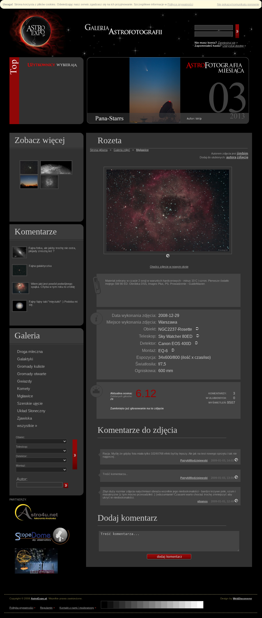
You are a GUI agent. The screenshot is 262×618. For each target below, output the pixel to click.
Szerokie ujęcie (30, 403)
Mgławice (25, 396)
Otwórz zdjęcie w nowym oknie (169, 266)
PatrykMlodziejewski (194, 460)
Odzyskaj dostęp (233, 45)
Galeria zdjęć (122, 149)
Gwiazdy (24, 381)
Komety (23, 388)
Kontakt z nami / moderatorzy (76, 607)
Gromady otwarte (31, 374)
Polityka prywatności (21, 607)
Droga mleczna (30, 351)
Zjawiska (24, 418)
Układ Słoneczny (31, 411)
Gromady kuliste (31, 366)
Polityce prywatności (180, 4)
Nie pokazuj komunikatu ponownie (238, 4)
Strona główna (99, 149)
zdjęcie (242, 157)
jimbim (242, 153)
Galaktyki (25, 359)
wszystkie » (27, 425)
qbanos (202, 501)
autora (231, 157)
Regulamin (46, 607)
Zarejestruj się (226, 42)
